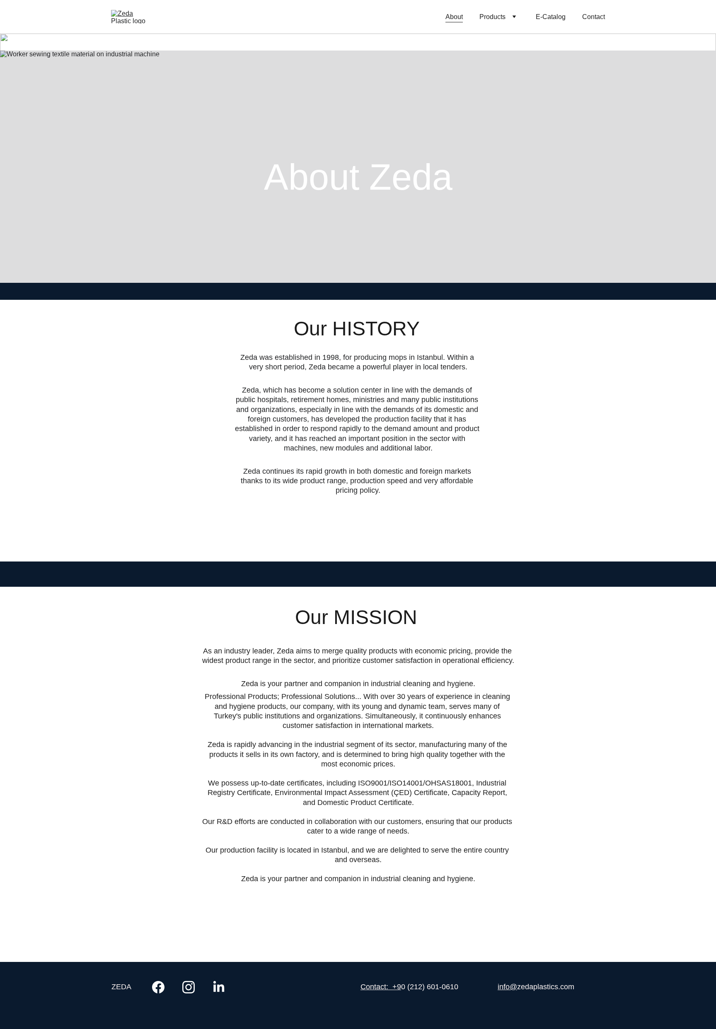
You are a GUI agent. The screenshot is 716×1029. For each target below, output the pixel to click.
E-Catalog (551, 16)
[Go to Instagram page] (192, 987)
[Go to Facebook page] (162, 987)
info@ (507, 987)
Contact (593, 16)
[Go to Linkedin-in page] (219, 987)
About (454, 16)
